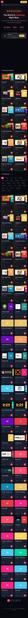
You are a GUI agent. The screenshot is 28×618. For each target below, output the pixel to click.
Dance (3, 183)
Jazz (7, 180)
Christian (4, 185)
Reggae (8, 183)
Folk (15, 185)
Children (3, 190)
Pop (11, 178)
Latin (14, 183)
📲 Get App (23, 2)
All (2, 178)
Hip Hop (20, 178)
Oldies (24, 185)
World (9, 190)
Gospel (23, 183)
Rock (16, 178)
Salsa (18, 183)
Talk (7, 188)
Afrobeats (18, 188)
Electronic (23, 180)
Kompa (6, 178)
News (3, 188)
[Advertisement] (14, 54)
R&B (3, 180)
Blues (12, 180)
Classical (17, 180)
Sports (12, 188)
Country (10, 185)
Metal (19, 185)
